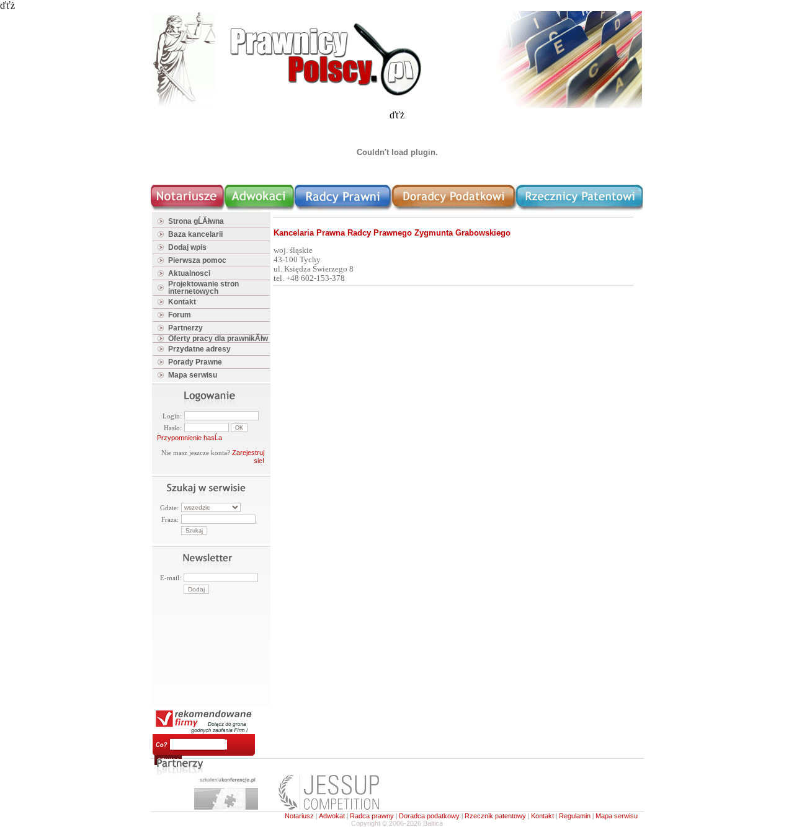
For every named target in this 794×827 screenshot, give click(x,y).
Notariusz (299, 816)
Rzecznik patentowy (495, 816)
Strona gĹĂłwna (196, 221)
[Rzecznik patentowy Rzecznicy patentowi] (579, 208)
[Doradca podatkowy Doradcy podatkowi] (454, 208)
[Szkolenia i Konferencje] (226, 807)
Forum (179, 315)
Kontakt (182, 302)
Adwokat (332, 816)
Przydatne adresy (199, 349)
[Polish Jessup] (329, 807)
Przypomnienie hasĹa (189, 437)
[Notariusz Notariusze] (188, 208)
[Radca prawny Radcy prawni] (343, 208)
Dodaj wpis (187, 247)
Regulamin (575, 816)
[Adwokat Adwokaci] (260, 208)
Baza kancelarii (195, 234)
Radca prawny (372, 816)
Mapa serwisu (192, 375)
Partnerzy (185, 328)
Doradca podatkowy (429, 816)
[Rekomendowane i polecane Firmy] (204, 731)
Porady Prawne (195, 362)
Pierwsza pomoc (197, 260)
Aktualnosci (189, 273)
